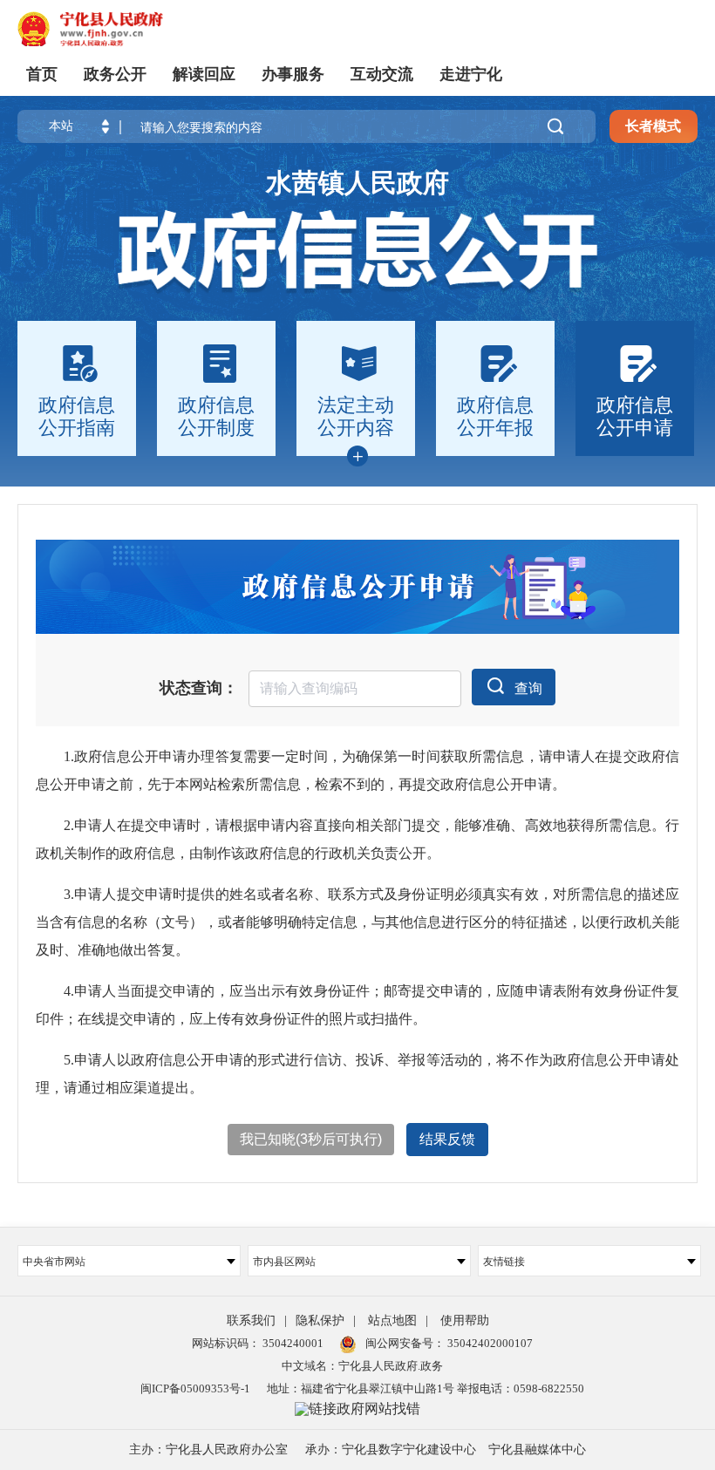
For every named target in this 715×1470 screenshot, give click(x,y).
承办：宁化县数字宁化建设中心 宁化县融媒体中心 (445, 1449)
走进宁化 (470, 74)
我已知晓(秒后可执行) (311, 1139)
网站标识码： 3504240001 (257, 1343)
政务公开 (115, 74)
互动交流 (382, 74)
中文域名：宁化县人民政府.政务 (362, 1365)
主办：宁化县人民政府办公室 (208, 1449)
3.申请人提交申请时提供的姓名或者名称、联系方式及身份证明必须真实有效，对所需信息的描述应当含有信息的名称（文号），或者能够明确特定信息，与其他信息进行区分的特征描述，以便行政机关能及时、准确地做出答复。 (357, 922)
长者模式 (653, 126)
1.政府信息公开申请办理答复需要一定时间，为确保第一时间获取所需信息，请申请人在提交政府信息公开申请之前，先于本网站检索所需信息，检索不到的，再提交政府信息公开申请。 (357, 770)
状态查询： (199, 688)
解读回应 (204, 74)
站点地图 (392, 1320)
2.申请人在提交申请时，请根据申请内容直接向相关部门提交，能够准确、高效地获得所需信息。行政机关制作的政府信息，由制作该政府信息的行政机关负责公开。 (357, 839)
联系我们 (251, 1320)
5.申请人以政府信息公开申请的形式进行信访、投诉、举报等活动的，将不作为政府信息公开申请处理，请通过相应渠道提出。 (357, 1073)
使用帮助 (464, 1320)
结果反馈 (447, 1139)
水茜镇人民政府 (357, 182)
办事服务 (293, 74)
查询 (528, 688)
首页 (42, 74)
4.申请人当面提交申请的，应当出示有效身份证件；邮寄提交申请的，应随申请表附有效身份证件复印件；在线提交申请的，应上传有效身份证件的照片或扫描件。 (357, 1004)
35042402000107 (489, 1343)
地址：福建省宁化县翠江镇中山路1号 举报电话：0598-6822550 (425, 1388)
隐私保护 (320, 1320)
